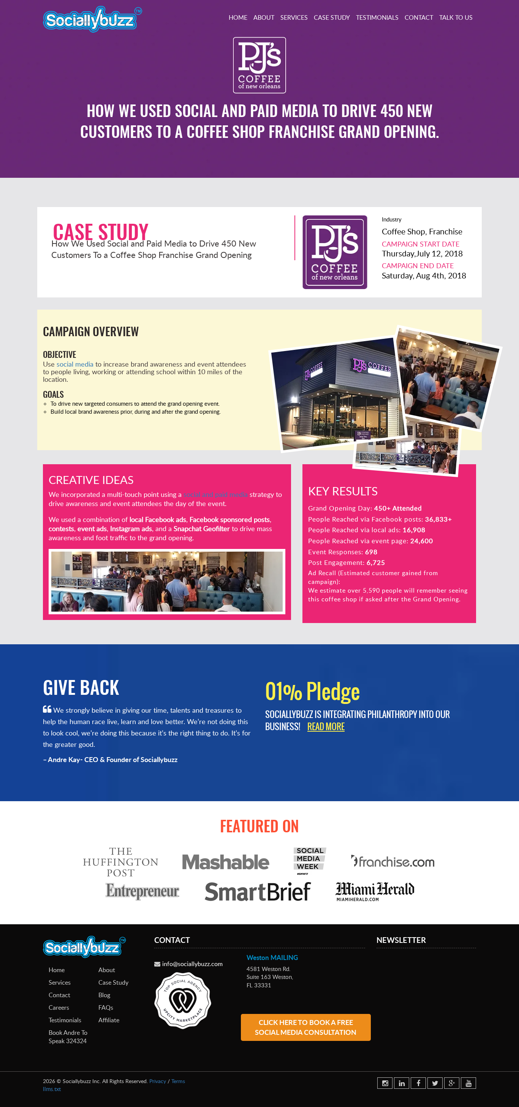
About (263, 17)
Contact (419, 17)
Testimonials (377, 17)
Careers (59, 1007)
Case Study (332, 17)
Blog (104, 995)
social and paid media (216, 494)
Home (238, 17)
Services (294, 17)
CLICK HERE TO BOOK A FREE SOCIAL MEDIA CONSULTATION (305, 1027)
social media (75, 363)
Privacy (157, 1081)
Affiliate (108, 1020)
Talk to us (456, 17)
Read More (326, 726)
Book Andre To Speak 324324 (68, 1036)
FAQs (105, 1007)
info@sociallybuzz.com (192, 964)
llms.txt (52, 1089)
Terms (178, 1081)
